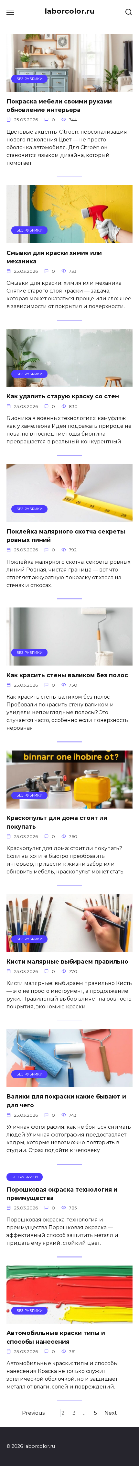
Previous (33, 1413)
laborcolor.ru (70, 11)
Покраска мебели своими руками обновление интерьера (59, 105)
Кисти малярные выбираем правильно (67, 961)
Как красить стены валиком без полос (67, 674)
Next (110, 1413)
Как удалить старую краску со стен (62, 396)
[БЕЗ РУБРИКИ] (69, 88)
